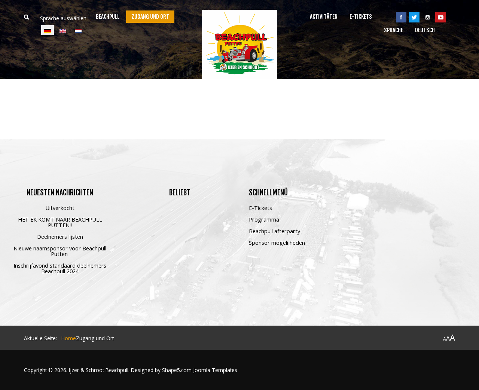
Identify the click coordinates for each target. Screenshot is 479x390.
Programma (264, 220)
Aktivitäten (324, 16)
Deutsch (425, 30)
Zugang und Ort (150, 16)
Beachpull (107, 16)
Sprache (393, 30)
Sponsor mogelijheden (277, 243)
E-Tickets (361, 16)
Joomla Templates (215, 370)
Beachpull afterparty (274, 231)
